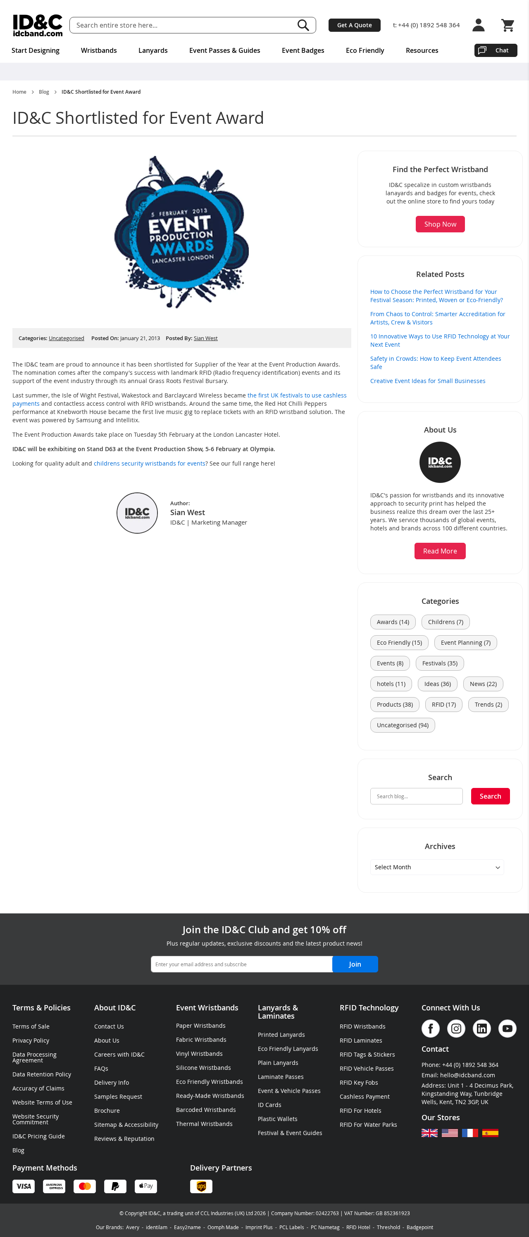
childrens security (117, 463)
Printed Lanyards (281, 1034)
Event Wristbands (207, 1007)
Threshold (388, 1227)
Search (303, 25)
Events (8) (390, 663)
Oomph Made (223, 1227)
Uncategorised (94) (403, 725)
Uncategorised (66, 338)
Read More (440, 551)
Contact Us (109, 1026)
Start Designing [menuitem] (36, 50)
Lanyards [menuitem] (153, 50)
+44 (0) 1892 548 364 (429, 25)
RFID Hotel (358, 1227)
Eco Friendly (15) (399, 642)
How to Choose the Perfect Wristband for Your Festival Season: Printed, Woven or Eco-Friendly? (436, 296)
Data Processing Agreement (34, 1057)
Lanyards (274, 1007)
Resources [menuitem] (422, 50)
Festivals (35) (440, 663)
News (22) (483, 684)
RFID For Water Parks (368, 1124)
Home (19, 92)
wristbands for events (175, 463)
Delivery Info (111, 1082)
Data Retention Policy (41, 1074)
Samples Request (118, 1096)
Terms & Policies (41, 1007)
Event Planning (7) (466, 642)
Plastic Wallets (278, 1119)
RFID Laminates (361, 1040)
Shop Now (440, 224)
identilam (156, 1227)
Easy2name (187, 1227)
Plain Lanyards (278, 1063)
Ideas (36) (437, 684)
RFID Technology (369, 1007)
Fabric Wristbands (201, 1039)
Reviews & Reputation (124, 1138)
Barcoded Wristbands (206, 1110)
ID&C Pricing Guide (38, 1136)
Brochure (107, 1110)
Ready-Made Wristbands (210, 1096)
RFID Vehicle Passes (367, 1068)
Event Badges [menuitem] (303, 50)
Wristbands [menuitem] (99, 50)
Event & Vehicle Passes (289, 1091)
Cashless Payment (365, 1096)
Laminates (276, 1016)
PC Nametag (325, 1227)
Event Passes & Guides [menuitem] (224, 50)
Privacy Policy (30, 1040)
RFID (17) (444, 704)
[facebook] (431, 1028)
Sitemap (105, 1124)
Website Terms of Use (42, 1102)
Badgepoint (420, 1227)
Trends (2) (488, 704)
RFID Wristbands (363, 1026)
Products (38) (395, 704)
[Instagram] (456, 1028)
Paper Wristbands (201, 1025)
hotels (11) (391, 684)
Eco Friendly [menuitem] (365, 50)
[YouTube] (507, 1028)
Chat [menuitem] (502, 50)
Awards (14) (393, 622)
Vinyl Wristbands (199, 1053)
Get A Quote (354, 25)
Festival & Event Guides (290, 1133)
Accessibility (141, 1124)
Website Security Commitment (35, 1119)
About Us (106, 1040)
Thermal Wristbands (204, 1124)
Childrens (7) (445, 622)
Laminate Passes (281, 1077)
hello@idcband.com (467, 1075)
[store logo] (37, 25)
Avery (132, 1227)
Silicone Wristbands (203, 1067)
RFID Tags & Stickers (367, 1054)
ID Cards (269, 1105)
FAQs (101, 1068)
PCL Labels (291, 1227)
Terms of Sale (31, 1026)
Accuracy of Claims (38, 1088)
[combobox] (192, 25)
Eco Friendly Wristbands (209, 1082)
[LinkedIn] (482, 1028)
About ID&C (115, 1007)
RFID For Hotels (360, 1110)
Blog (44, 92)
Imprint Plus (259, 1227)
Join (355, 964)
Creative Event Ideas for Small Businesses (428, 381)
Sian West (206, 338)
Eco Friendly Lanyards (288, 1049)
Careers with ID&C (119, 1054)
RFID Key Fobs (359, 1082)
